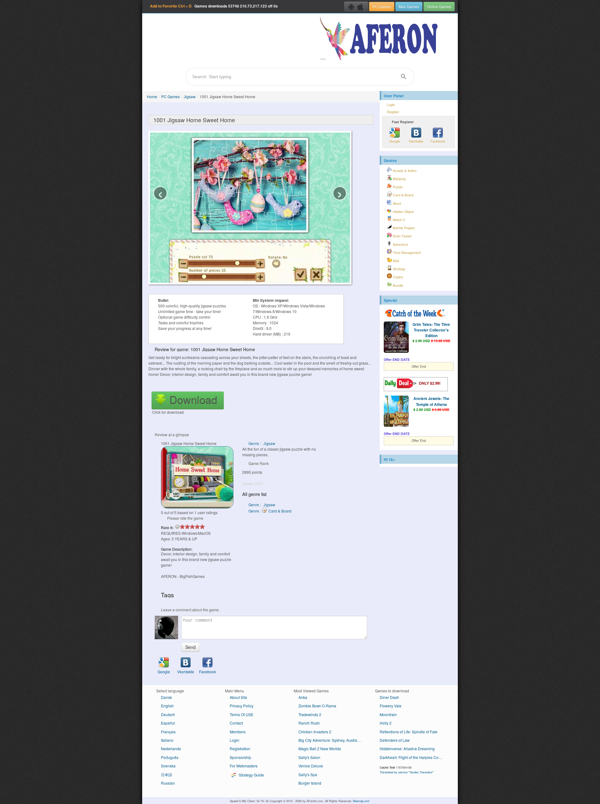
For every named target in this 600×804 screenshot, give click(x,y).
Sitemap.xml (361, 801)
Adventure (400, 244)
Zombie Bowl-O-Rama (317, 705)
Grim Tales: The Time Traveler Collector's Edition (431, 329)
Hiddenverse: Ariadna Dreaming (407, 748)
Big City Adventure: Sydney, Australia (329, 740)
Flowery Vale (391, 705)
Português (169, 757)
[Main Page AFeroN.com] (380, 39)
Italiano (167, 740)
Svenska (168, 765)
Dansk (166, 697)
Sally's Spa (307, 774)
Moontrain (388, 714)
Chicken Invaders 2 (314, 731)
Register (393, 111)
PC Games (381, 6)
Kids (395, 260)
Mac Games (409, 6)
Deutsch (168, 714)
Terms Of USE (241, 714)
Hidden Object (403, 211)
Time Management (406, 252)
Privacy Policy (241, 705)
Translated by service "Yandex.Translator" (406, 772)
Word (396, 203)
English (167, 705)
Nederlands (171, 748)
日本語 (166, 774)
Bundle (397, 285)
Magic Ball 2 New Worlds (319, 748)
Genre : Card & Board (270, 510)
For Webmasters (244, 765)
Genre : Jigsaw (261, 443)
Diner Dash (389, 697)
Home (152, 96)
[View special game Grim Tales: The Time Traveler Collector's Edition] (396, 337)
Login (391, 104)
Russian (168, 783)
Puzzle (397, 187)
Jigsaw (190, 96)
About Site (238, 697)
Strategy (398, 268)
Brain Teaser (402, 236)
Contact (236, 723)
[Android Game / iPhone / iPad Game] (356, 7)
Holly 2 (386, 723)
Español (168, 723)
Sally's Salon (309, 757)
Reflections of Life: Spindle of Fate (409, 731)
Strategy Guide (251, 774)
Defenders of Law (395, 740)
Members (238, 731)
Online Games (439, 6)
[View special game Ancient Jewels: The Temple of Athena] (396, 412)
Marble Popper (403, 227)
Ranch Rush (309, 723)
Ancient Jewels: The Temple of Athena (431, 401)
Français (168, 731)
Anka (302, 697)
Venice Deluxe (310, 765)
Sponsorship (240, 757)
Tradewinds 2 (309, 714)
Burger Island (309, 783)
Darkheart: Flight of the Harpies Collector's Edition (413, 757)
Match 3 (398, 219)
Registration (240, 748)
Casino (397, 277)
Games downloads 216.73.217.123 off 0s (214, 6)
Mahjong (399, 178)
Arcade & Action (404, 170)
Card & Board (402, 195)
